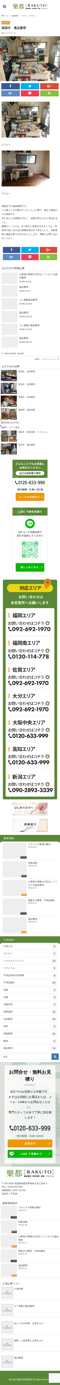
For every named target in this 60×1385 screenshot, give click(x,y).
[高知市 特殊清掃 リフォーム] (30, 436)
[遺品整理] (30, 291)
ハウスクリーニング (29, 961)
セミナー (29, 953)
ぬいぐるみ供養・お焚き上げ (28, 1323)
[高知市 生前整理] (30, 375)
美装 (29, 1026)
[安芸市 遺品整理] (30, 448)
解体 (29, 1041)
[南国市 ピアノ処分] (30, 427)
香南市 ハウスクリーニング (45, 359)
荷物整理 (29, 1033)
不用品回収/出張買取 (29, 975)
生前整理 (29, 1019)
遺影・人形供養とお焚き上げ (28, 1340)
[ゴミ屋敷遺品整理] (30, 303)
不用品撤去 (29, 982)
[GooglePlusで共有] (49, 86)
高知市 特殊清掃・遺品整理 (14, 353)
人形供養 (18, 1289)
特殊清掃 (29, 1012)
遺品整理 (6, 22)
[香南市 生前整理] (30, 401)
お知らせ (29, 946)
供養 (29, 997)
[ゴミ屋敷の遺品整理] (30, 329)
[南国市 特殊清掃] (30, 414)
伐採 (29, 990)
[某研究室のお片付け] (30, 422)
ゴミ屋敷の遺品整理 (24, 1306)
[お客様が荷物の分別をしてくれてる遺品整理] (30, 278)
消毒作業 (29, 1004)
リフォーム (29, 968)
